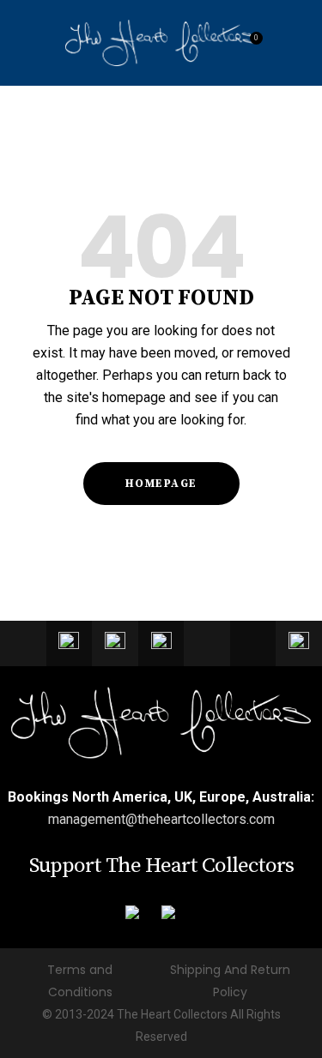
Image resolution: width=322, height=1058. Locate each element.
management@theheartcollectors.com (161, 819)
